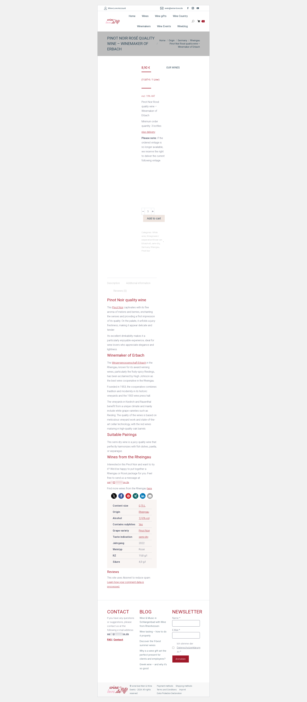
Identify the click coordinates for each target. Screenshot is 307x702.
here (149, 488)
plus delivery (148, 132)
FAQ (109, 639)
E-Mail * (176, 630)
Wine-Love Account (117, 8)
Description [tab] (113, 283)
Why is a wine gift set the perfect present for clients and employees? (153, 654)
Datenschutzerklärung (188, 647)
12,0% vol (144, 518)
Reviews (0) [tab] (120, 290)
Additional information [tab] (138, 283)
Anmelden (181, 659)
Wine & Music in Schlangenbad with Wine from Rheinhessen (153, 622)
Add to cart (154, 218)
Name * (176, 618)
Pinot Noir (146, 251)
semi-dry (156, 243)
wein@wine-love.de (174, 8)
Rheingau (155, 247)
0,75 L (142, 505)
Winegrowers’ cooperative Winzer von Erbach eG (152, 240)
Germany (146, 247)
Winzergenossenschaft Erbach (129, 362)
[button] (114, 496)
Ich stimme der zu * (188, 647)
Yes (141, 524)
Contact (118, 639)
